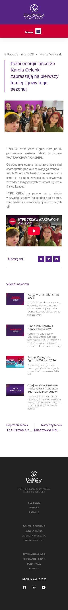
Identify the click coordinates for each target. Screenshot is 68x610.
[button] (38, 31)
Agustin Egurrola (34, 526)
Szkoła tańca (34, 531)
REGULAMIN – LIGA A (34, 554)
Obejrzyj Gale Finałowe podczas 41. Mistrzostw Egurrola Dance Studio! (42, 388)
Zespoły (34, 507)
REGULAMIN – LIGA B (34, 559)
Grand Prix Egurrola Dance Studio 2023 (40, 327)
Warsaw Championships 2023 (43, 296)
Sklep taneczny (34, 540)
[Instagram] (34, 587)
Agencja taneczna (34, 535)
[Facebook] (24, 587)
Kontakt (34, 568)
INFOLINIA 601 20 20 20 (34, 579)
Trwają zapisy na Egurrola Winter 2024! (41, 359)
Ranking (34, 512)
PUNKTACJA (34, 564)
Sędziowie (34, 503)
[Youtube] (43, 587)
